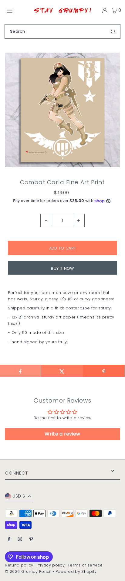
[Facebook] (9, 539)
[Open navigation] (16, 10)
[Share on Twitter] (62, 371)
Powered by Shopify (76, 571)
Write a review (62, 433)
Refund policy (19, 565)
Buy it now (62, 268)
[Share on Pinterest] (103, 371)
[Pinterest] (31, 539)
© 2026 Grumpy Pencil (28, 571)
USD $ (18, 496)
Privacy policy (50, 565)
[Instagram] (20, 539)
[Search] (113, 31)
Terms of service (85, 565)
